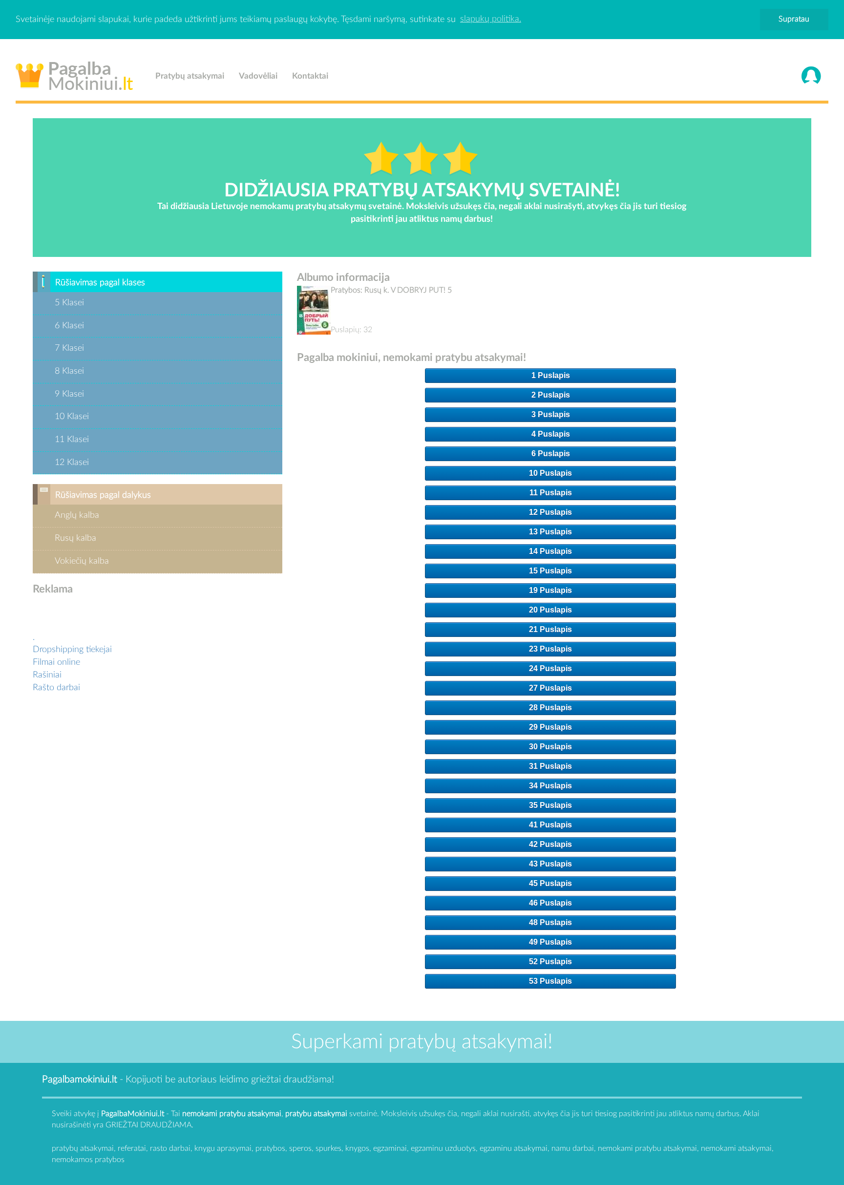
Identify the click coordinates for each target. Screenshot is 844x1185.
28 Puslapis (550, 707)
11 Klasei (72, 439)
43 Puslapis (550, 864)
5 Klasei (69, 302)
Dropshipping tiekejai (72, 649)
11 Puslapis (550, 492)
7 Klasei (69, 348)
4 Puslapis (550, 434)
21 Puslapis (550, 629)
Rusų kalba (75, 538)
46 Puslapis (550, 903)
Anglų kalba (77, 515)
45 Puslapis (550, 883)
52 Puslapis (550, 961)
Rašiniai (47, 675)
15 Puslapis (550, 571)
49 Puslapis (550, 942)
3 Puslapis (550, 414)
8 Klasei (69, 371)
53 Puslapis (550, 981)
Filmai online (56, 662)
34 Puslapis (550, 786)
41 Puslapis (550, 825)
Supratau (794, 19)
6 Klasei (69, 325)
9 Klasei (69, 394)
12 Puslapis (550, 512)
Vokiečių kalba (82, 561)
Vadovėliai (258, 76)
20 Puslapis (550, 610)
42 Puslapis (550, 844)
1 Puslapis (550, 375)
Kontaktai (310, 76)
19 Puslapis (550, 590)
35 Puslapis (550, 805)
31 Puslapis (550, 766)
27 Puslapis (550, 688)
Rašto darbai (56, 687)
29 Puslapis (550, 727)
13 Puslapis (550, 532)
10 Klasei (72, 416)
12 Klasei (72, 462)
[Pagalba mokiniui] (74, 74)
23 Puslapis (550, 649)
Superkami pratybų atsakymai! (422, 1042)
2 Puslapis (550, 395)
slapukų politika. (490, 19)
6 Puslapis (550, 453)
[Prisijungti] (811, 76)
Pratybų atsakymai (189, 76)
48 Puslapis (550, 922)
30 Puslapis (550, 746)
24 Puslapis (550, 668)
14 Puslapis (550, 551)
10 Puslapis (550, 473)
